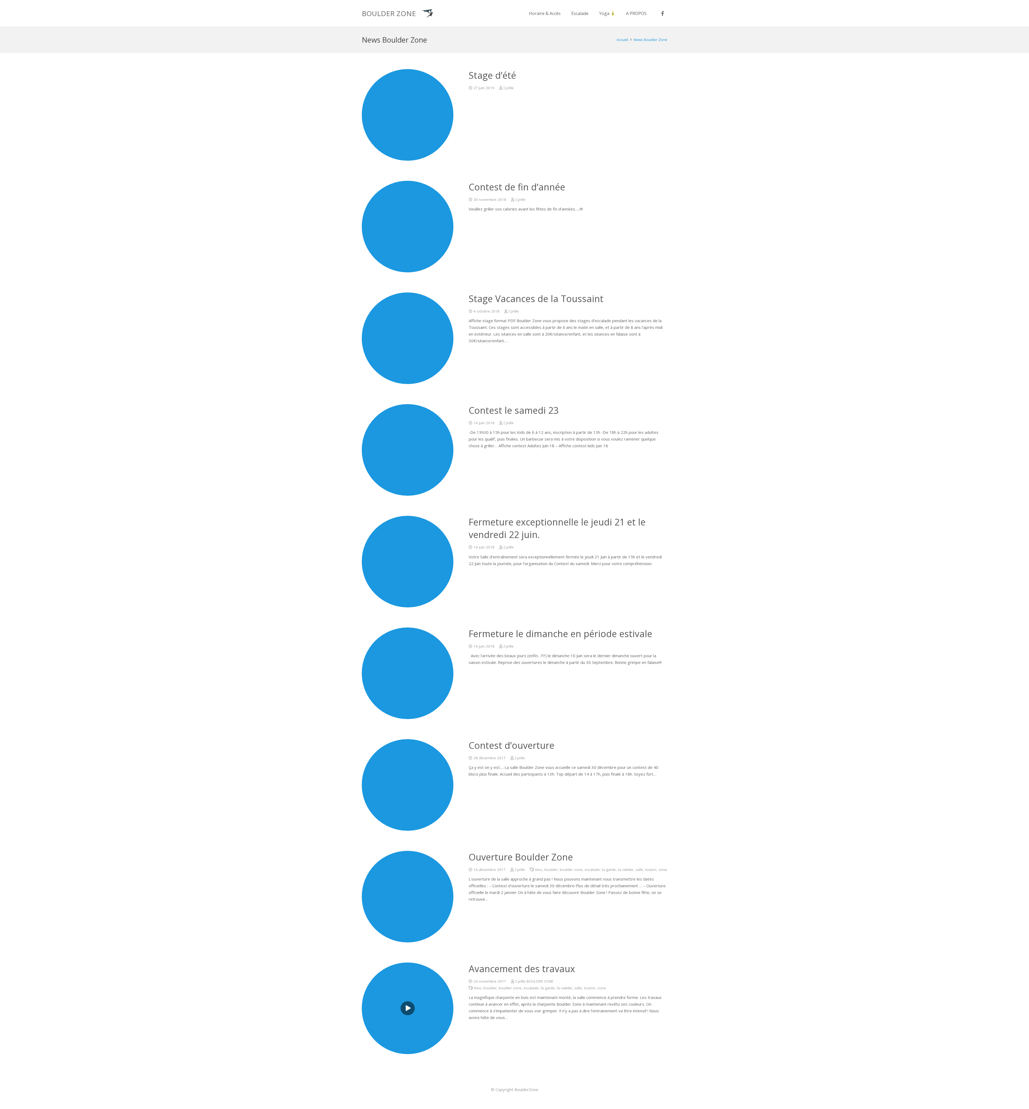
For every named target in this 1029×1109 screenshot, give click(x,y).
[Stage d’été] (407, 115)
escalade (592, 869)
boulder (551, 869)
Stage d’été (492, 75)
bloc (538, 869)
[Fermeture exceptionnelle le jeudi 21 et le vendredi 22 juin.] (407, 561)
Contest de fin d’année (517, 187)
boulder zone (571, 869)
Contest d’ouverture (511, 745)
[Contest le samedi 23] (407, 450)
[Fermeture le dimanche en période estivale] (407, 673)
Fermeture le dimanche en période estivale (560, 633)
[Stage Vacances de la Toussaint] (407, 338)
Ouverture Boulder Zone (521, 857)
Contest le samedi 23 (513, 410)
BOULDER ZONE (389, 13)
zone (662, 869)
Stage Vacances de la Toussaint (536, 298)
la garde (609, 869)
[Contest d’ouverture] (407, 785)
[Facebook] (662, 13)
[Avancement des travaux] (407, 1008)
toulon (650, 869)
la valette (625, 869)
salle (639, 869)
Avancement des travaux (522, 969)
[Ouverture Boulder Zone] (407, 896)
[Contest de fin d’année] (407, 226)
